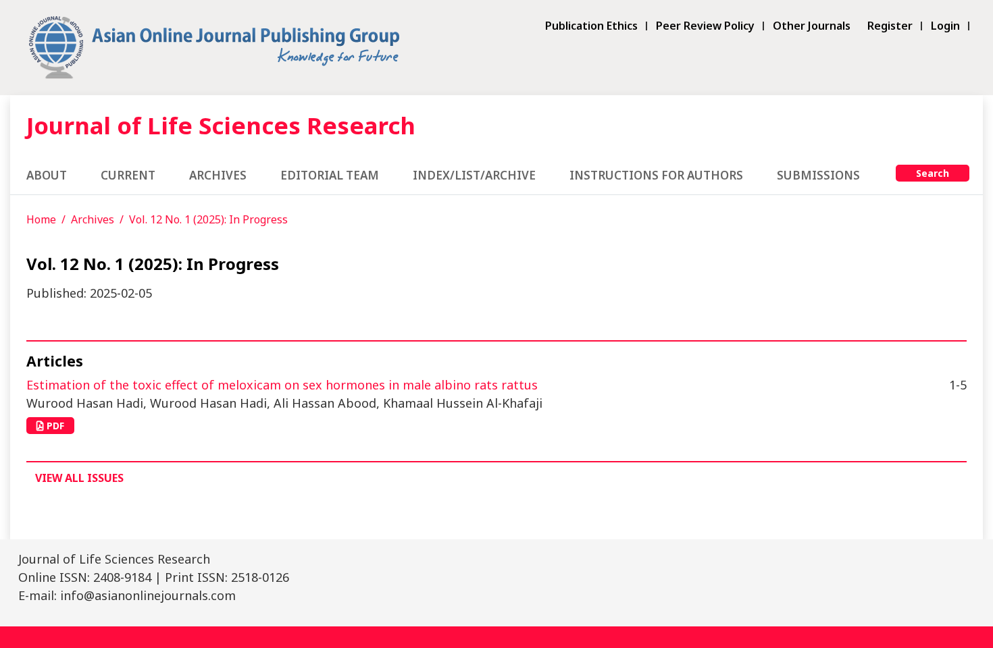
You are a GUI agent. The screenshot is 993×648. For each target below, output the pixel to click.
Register (890, 26)
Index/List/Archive (474, 175)
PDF (54, 425)
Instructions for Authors (656, 175)
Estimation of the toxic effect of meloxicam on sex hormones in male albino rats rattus (282, 385)
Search (932, 173)
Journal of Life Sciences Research (220, 125)
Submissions (818, 175)
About (46, 175)
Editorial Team (329, 175)
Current (128, 175)
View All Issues (79, 477)
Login (945, 26)
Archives (218, 175)
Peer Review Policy (705, 26)
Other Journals (811, 26)
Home (41, 219)
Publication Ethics (591, 26)
